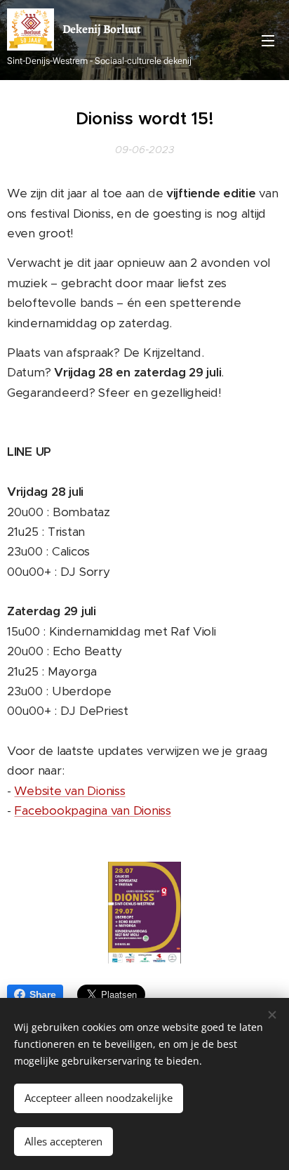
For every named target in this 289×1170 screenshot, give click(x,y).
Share (42, 994)
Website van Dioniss (69, 790)
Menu (268, 40)
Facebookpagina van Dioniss (92, 810)
